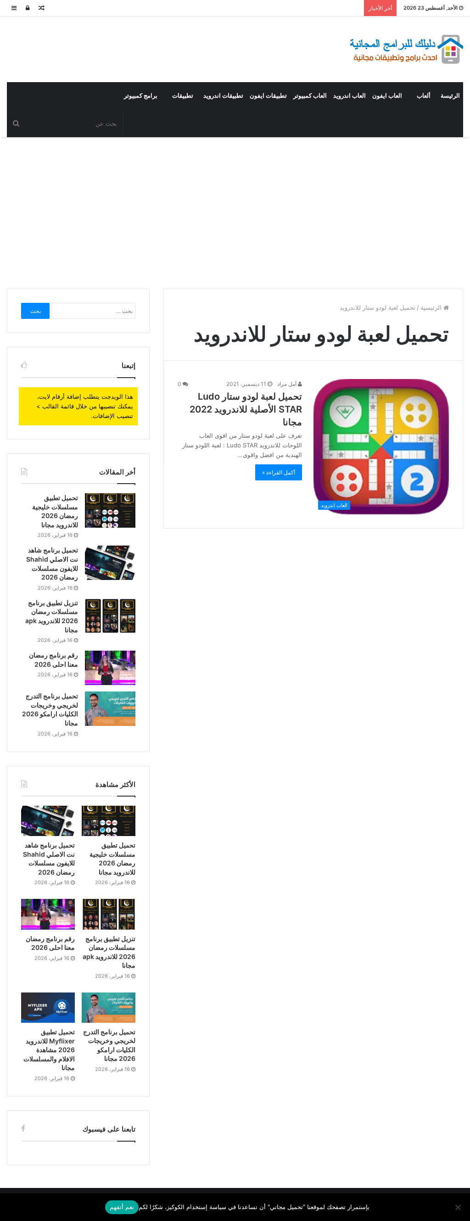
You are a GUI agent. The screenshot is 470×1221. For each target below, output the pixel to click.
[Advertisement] (235, 210)
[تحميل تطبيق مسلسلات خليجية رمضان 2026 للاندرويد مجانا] (110, 510)
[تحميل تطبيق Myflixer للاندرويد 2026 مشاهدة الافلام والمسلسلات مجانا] (48, 1007)
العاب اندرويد (349, 95)
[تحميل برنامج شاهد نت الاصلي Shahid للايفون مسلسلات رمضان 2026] (110, 563)
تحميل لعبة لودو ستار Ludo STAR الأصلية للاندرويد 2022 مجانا (246, 409)
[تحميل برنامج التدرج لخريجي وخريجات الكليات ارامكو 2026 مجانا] (110, 708)
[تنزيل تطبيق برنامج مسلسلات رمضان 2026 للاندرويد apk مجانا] (110, 615)
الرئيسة (450, 95)
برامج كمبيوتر (140, 95)
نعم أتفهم (122, 1206)
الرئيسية (431, 307)
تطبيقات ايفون (268, 95)
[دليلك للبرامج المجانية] (405, 49)
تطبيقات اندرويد (223, 95)
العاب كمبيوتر (310, 95)
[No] (458, 1207)
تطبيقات (182, 95)
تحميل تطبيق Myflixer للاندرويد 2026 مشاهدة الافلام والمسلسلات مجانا (49, 1049)
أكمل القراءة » (278, 472)
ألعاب (424, 95)
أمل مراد (287, 383)
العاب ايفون (387, 95)
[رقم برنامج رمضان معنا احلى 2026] (110, 668)
